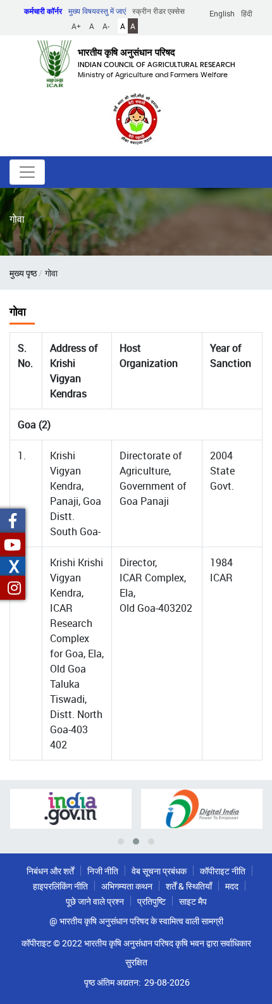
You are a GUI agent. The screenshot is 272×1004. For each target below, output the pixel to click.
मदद (231, 886)
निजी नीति (102, 871)
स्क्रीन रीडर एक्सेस (158, 11)
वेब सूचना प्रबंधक (159, 871)
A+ (76, 26)
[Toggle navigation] (27, 172)
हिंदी (246, 13)
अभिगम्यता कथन (126, 886)
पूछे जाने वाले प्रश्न (95, 901)
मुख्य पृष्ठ (23, 273)
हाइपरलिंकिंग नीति (60, 886)
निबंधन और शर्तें (50, 871)
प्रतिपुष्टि (151, 901)
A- (105, 26)
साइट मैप (193, 901)
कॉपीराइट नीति (222, 871)
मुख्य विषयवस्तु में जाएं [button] (97, 11)
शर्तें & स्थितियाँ (189, 886)
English (222, 13)
